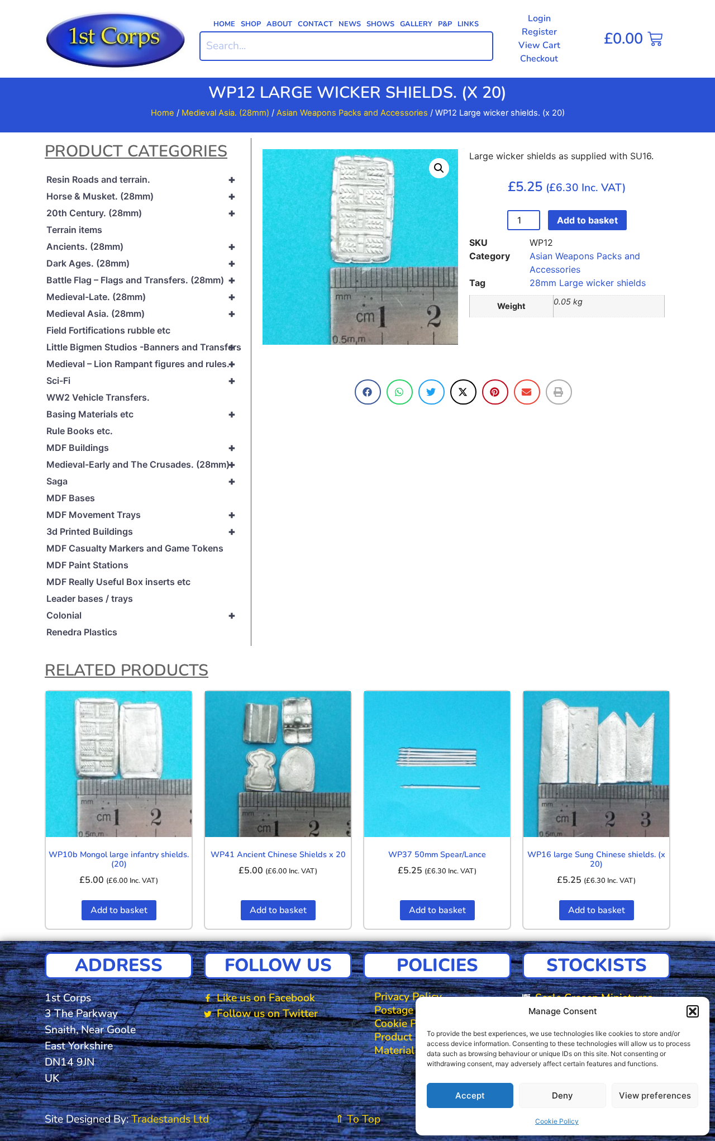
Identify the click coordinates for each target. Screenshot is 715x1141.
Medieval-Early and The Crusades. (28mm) (141, 464)
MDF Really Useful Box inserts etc (118, 581)
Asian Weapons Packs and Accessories (352, 113)
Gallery (416, 24)
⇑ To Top (357, 1119)
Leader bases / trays (89, 598)
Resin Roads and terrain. (141, 179)
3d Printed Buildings (141, 531)
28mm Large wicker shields (588, 282)
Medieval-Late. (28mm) (141, 296)
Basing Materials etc (141, 414)
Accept (470, 1095)
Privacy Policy (408, 997)
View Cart (539, 45)
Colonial (141, 615)
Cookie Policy (557, 1121)
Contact (315, 24)
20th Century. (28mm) (141, 213)
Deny (562, 1095)
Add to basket (587, 220)
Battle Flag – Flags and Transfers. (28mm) (141, 280)
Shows (380, 24)
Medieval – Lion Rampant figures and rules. (141, 363)
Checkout (539, 59)
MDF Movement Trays (141, 514)
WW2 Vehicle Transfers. (98, 397)
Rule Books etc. (79, 430)
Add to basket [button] (118, 910)
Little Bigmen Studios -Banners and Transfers (143, 347)
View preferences (655, 1095)
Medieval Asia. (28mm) (225, 113)
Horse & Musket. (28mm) (141, 196)
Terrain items (74, 229)
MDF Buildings (141, 447)
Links (468, 24)
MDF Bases (70, 497)
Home (224, 24)
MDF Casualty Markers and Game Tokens (134, 548)
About (279, 24)
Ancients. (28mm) (141, 246)
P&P (445, 24)
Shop (251, 24)
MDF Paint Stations (87, 564)
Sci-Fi (141, 380)
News (350, 24)
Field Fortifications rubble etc (108, 330)
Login (539, 18)
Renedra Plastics (81, 632)
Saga (141, 481)
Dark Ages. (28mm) (141, 263)
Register (539, 32)
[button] (692, 1011)
